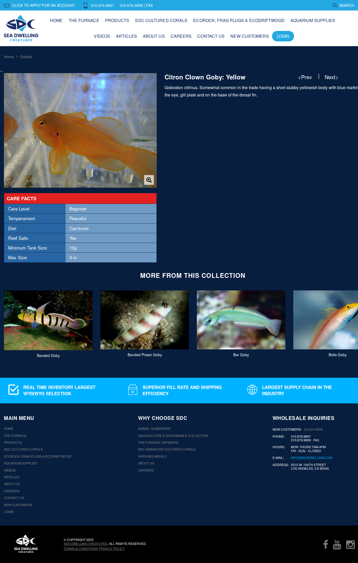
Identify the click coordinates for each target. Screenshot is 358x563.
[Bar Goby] (241, 319)
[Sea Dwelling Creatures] (26, 543)
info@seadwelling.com (311, 457)
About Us (154, 36)
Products (117, 20)
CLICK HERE (313, 429)
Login (283, 36)
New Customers (249, 36)
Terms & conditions (81, 548)
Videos (102, 36)
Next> (332, 77)
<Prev (305, 77)
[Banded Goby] (48, 320)
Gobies (26, 56)
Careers (181, 36)
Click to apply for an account (43, 5)
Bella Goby (338, 354)
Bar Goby (241, 354)
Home (56, 20)
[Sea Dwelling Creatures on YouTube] (337, 544)
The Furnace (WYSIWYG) (158, 442)
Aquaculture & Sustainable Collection (173, 435)
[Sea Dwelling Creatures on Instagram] (350, 544)
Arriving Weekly (152, 456)
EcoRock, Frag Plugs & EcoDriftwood (238, 20)
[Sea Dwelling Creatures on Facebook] (325, 544)
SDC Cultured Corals (161, 20)
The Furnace (84, 20)
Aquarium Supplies (312, 20)
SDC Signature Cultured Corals (167, 449)
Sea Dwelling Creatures (85, 543)
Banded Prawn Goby (145, 354)
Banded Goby (48, 355)
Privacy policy (112, 548)
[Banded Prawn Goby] (144, 319)
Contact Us (211, 36)
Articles (126, 36)
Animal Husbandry (154, 428)
